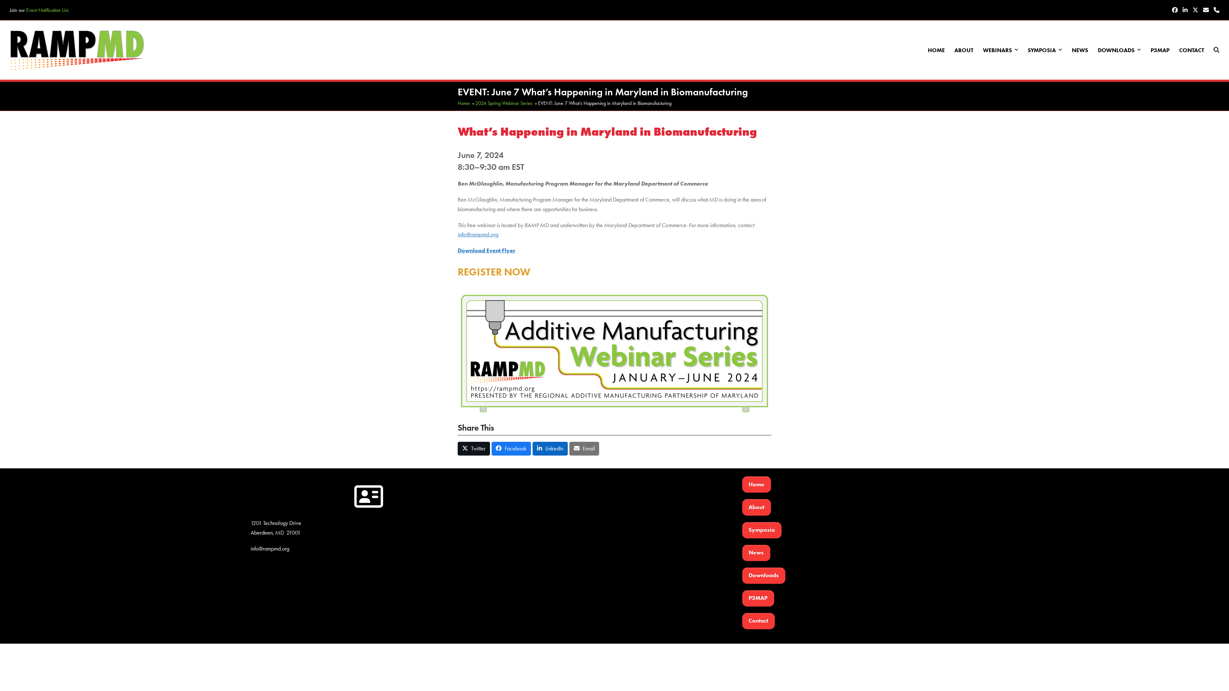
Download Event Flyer (486, 250)
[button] (1216, 50)
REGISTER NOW (494, 272)
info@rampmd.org (478, 234)
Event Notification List (47, 10)
